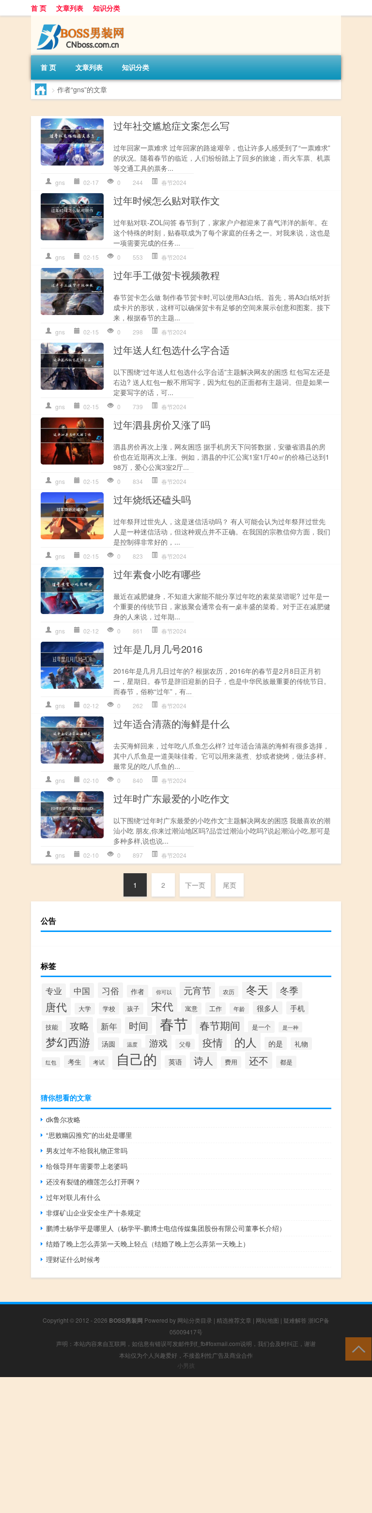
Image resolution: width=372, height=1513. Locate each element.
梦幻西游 (68, 1041)
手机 (297, 1008)
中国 (82, 990)
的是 (275, 1043)
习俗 (110, 990)
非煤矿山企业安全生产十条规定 (93, 1212)
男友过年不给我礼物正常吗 (86, 1150)
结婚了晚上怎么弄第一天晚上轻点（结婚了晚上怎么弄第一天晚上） (147, 1243)
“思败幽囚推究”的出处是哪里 (89, 1135)
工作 (215, 1008)
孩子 (133, 1008)
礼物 (301, 1043)
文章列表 (69, 8)
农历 (228, 991)
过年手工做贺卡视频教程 (166, 275)
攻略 (79, 1025)
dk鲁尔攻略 (63, 1119)
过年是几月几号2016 (157, 649)
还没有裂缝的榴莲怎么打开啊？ (93, 1181)
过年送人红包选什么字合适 (171, 350)
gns (60, 182)
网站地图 (267, 1320)
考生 (74, 1061)
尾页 (229, 885)
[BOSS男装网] (82, 19)
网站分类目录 (194, 1320)
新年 (109, 1026)
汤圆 (108, 1043)
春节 (174, 1023)
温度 (132, 1044)
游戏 (158, 1042)
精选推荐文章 (234, 1320)
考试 (99, 1062)
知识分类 (106, 8)
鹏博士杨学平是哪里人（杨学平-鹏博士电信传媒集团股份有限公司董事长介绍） (166, 1228)
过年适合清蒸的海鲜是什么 (171, 723)
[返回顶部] (356, 1348)
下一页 (195, 885)
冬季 (289, 990)
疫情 (212, 1042)
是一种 (290, 1027)
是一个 (261, 1026)
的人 (245, 1041)
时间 (138, 1025)
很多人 (268, 1008)
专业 (54, 991)
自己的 (136, 1058)
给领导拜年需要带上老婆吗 (86, 1166)
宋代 (162, 1006)
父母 (185, 1044)
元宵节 (197, 990)
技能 (52, 1026)
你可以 (164, 992)
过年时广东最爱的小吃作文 (171, 798)
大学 (84, 1008)
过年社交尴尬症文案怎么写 (171, 125)
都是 (286, 1061)
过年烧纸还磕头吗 (152, 499)
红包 (51, 1062)
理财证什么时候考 (73, 1259)
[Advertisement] (186, 1445)
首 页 (38, 8)
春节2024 (173, 182)
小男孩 (186, 1365)
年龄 (239, 1008)
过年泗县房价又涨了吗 (161, 424)
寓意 (191, 1008)
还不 (258, 1060)
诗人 (203, 1060)
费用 (231, 1062)
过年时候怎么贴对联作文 (166, 200)
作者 (137, 991)
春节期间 (220, 1025)
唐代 (56, 1006)
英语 (175, 1061)
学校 (109, 1008)
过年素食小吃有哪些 (157, 574)
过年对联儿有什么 (73, 1197)
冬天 (257, 989)
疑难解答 (295, 1320)
